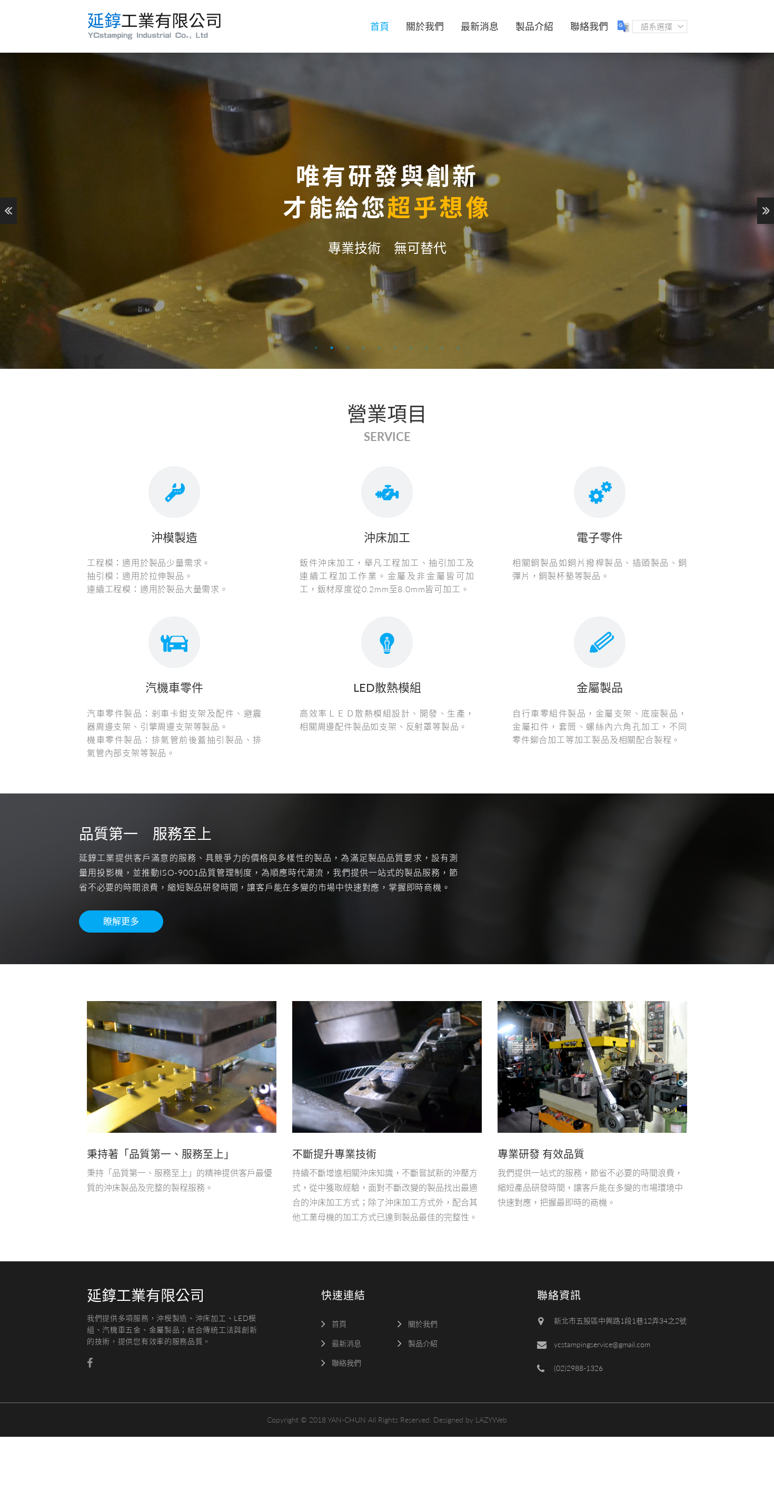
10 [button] (458, 347)
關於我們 (425, 26)
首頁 (379, 26)
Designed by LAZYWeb (470, 1419)
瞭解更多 (121, 921)
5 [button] (379, 347)
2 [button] (331, 347)
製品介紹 (534, 26)
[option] (387, 211)
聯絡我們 (589, 26)
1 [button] (316, 347)
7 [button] (410, 347)
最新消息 (480, 26)
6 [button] (395, 347)
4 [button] (363, 347)
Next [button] (765, 211)
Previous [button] (8, 211)
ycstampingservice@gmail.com (602, 1344)
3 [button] (347, 347)
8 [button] (426, 347)
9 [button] (442, 347)
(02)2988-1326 (578, 1368)
